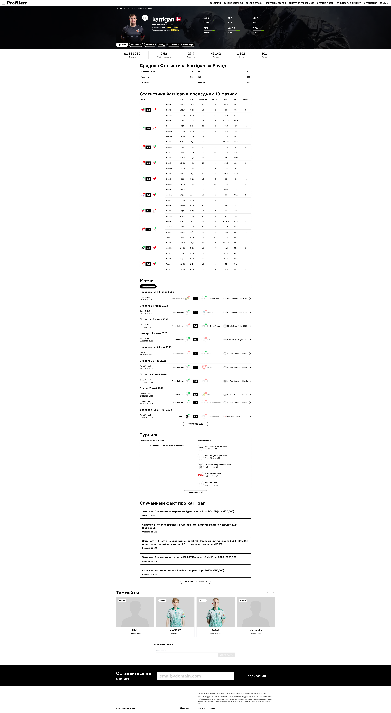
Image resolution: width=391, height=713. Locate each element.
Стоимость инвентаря (349, 3)
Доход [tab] (161, 44)
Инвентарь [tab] (188, 44)
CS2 (127, 8)
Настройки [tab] (136, 44)
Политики (201, 708)
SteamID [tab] (150, 44)
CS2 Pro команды (233, 3)
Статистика (370, 3)
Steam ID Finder (325, 3)
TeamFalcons (173, 27)
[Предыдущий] (268, 592)
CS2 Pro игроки (254, 3)
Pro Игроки (137, 8)
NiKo (135, 630)
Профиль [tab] (122, 44)
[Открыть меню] (3, 3)
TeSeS (216, 630)
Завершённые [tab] (148, 286)
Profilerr (119, 8)
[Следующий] (272, 592)
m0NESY (175, 630)
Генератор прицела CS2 (301, 3)
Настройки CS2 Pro (275, 3)
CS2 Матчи (215, 3)
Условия (212, 708)
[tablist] (155, 45)
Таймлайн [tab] (174, 44)
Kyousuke (256, 630)
